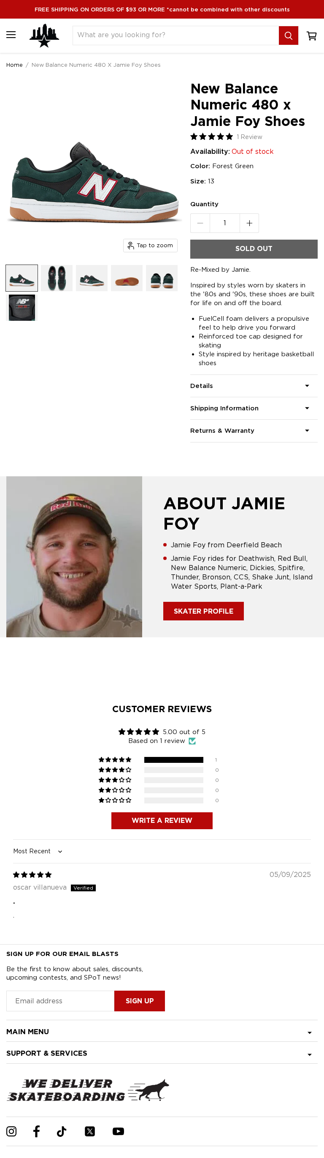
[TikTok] (62, 1131)
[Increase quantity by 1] (249, 223)
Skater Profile (203, 611)
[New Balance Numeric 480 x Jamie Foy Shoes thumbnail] (21, 278)
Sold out (254, 249)
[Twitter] (90, 1131)
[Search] (288, 35)
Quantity (204, 204)
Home (14, 64)
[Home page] (44, 36)
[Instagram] (11, 1131)
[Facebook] (36, 1131)
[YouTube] (118, 1131)
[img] (32, 875)
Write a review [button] (162, 821)
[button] (115, 760)
